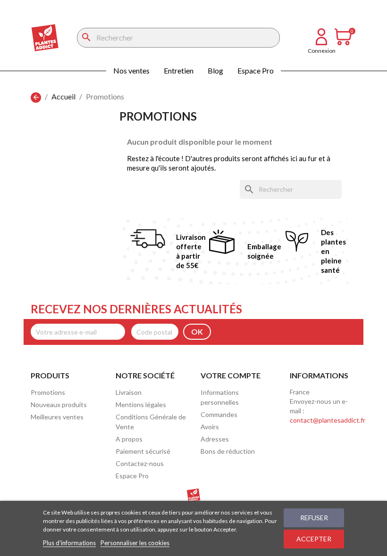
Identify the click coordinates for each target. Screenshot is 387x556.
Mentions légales (141, 405)
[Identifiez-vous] (321, 42)
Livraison (129, 392)
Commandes (219, 414)
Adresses (215, 439)
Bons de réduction (228, 451)
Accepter (313, 539)
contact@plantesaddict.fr (327, 420)
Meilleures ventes (57, 417)
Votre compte (231, 375)
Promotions (48, 392)
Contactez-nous (140, 463)
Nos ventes (131, 70)
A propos (129, 439)
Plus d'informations (69, 543)
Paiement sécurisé (143, 451)
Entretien (179, 70)
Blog (215, 70)
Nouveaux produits (59, 405)
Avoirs (210, 427)
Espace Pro (255, 70)
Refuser (314, 518)
